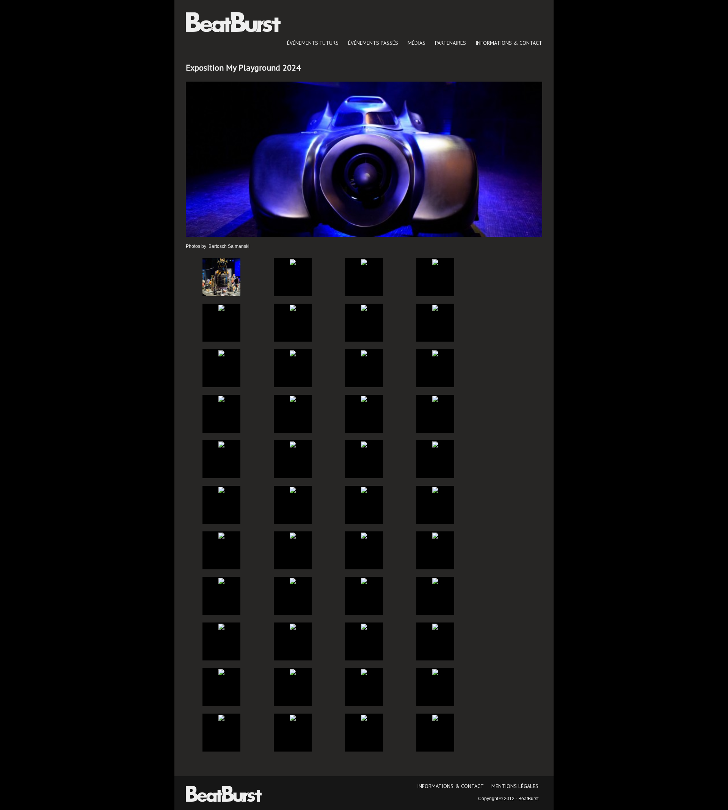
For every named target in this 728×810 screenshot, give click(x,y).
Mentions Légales (514, 786)
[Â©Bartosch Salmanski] (221, 276)
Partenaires (450, 42)
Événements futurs (313, 42)
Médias (416, 42)
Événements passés (373, 42)
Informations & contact (508, 42)
